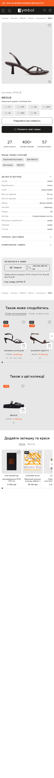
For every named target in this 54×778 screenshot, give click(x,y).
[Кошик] (50, 10)
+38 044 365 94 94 (39, 267)
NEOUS (6, 97)
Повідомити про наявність (27, 121)
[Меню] (3, 10)
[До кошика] (23, 346)
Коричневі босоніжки (12, 159)
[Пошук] (9, 10)
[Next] (52, 336)
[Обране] (44, 10)
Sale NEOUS (32, 159)
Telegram (17, 267)
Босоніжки (8, 165)
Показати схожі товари (29, 129)
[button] (2, 362)
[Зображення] (49, 82)
